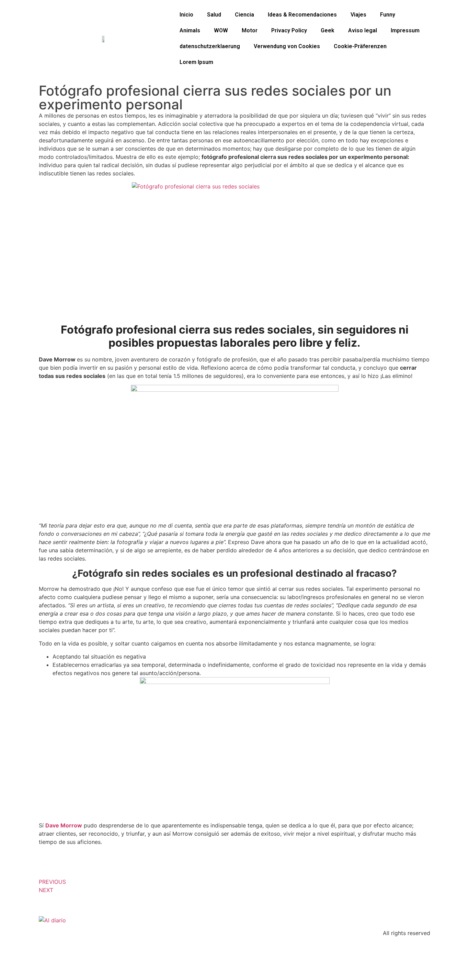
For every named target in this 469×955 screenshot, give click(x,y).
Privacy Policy (289, 30)
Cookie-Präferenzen (360, 46)
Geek (327, 30)
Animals (190, 30)
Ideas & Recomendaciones (302, 14)
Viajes (358, 14)
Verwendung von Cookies (287, 46)
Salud (214, 14)
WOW (221, 30)
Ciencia (244, 14)
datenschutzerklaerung (210, 46)
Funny (387, 14)
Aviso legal (362, 30)
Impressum (405, 30)
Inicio (186, 14)
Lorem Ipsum (196, 62)
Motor (250, 30)
